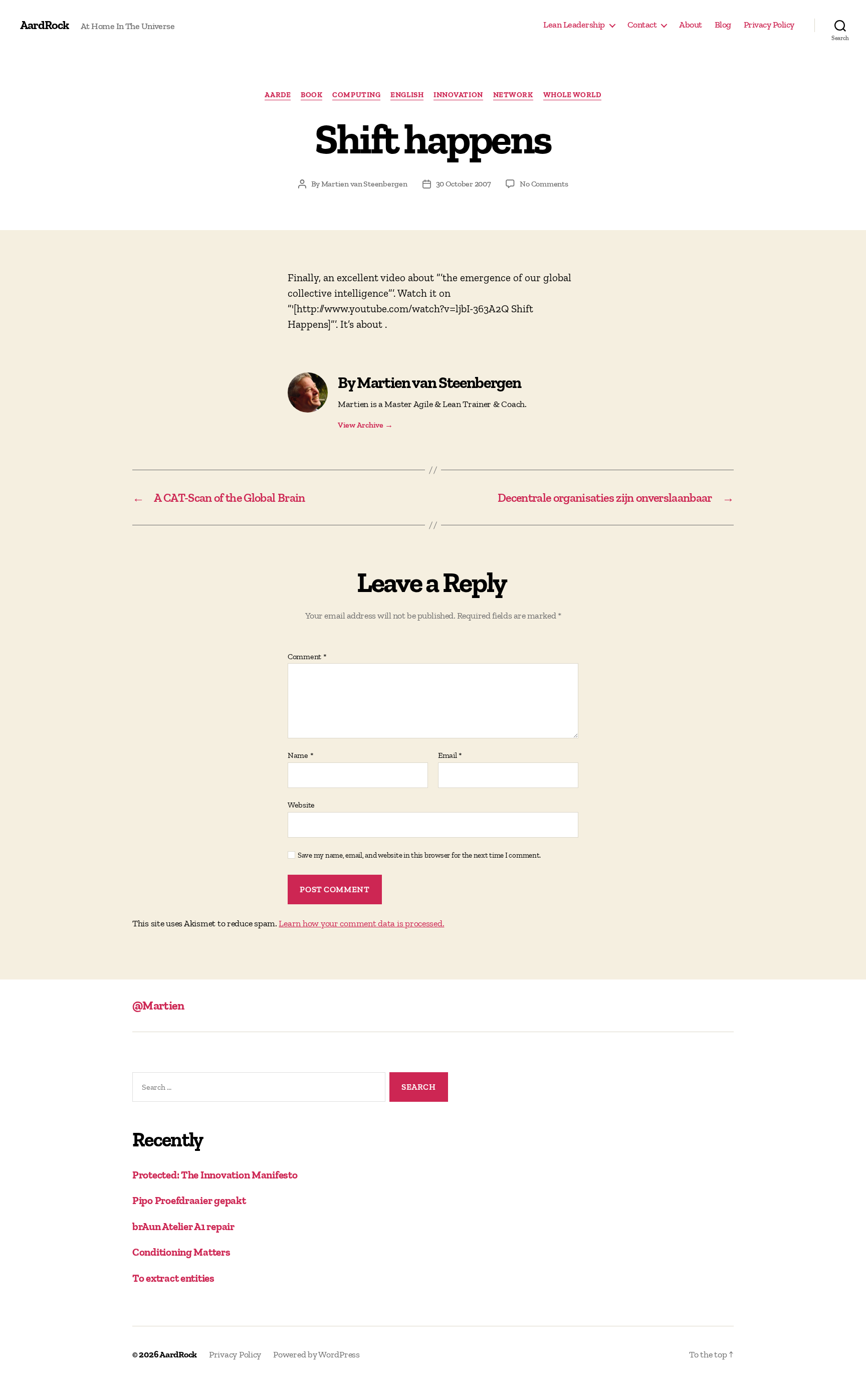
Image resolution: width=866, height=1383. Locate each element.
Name (300, 755)
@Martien (158, 1005)
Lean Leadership (574, 25)
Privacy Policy (769, 25)
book (311, 94)
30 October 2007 (463, 183)
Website (301, 804)
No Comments (544, 183)
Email (450, 755)
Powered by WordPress (316, 1354)
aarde (278, 94)
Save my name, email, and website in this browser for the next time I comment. (419, 855)
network (513, 94)
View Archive (365, 425)
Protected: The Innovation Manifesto (215, 1174)
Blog (723, 25)
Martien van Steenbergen (364, 183)
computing (356, 94)
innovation (458, 94)
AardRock (44, 25)
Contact (642, 25)
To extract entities (173, 1278)
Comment (307, 656)
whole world (572, 94)
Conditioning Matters (181, 1252)
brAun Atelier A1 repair (183, 1226)
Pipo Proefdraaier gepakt (189, 1200)
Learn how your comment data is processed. (361, 923)
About (690, 25)
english (406, 94)
